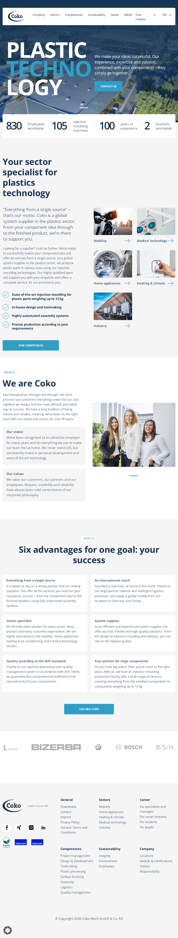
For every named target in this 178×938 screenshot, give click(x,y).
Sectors (55, 15)
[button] (7, 930)
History (145, 866)
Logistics (66, 887)
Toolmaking (68, 866)
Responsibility (149, 871)
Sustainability (96, 15)
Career (114, 15)
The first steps (89, 709)
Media (128, 15)
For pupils (147, 827)
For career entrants (153, 817)
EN (165, 15)
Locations (146, 856)
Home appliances (107, 283)
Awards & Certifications (156, 861)
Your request (141, 17)
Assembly (67, 882)
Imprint (65, 817)
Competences (74, 15)
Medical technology (152, 241)
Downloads (68, 807)
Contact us (109, 86)
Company (39, 15)
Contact (65, 812)
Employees (106, 866)
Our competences (31, 345)
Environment (108, 861)
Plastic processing (73, 871)
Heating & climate (151, 283)
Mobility (100, 241)
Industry (100, 326)
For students (148, 822)
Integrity (104, 856)
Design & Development (76, 861)
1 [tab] (84, 107)
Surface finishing (72, 877)
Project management (75, 856)
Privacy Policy (70, 822)
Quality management (75, 892)
